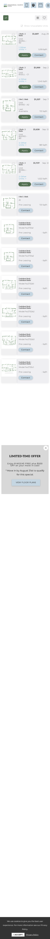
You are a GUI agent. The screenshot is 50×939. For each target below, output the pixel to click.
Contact (39, 55)
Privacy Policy (32, 935)
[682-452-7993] (26, 5)
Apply (25, 55)
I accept (18, 935)
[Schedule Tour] (40, 5)
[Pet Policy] (33, 5)
